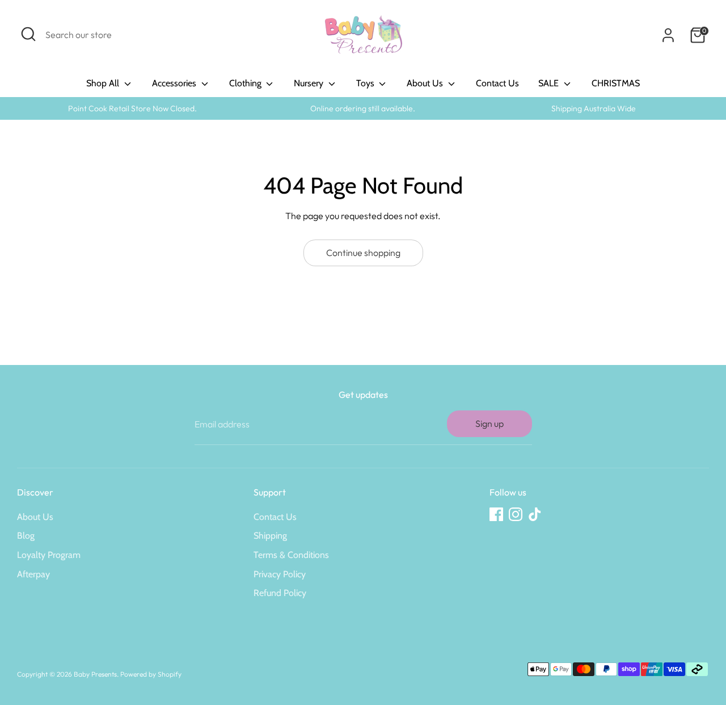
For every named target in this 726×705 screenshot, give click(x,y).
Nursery (310, 83)
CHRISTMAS (616, 83)
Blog (26, 535)
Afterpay (33, 574)
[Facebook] (496, 514)
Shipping (270, 535)
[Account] (668, 35)
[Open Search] (28, 34)
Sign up (489, 423)
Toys (366, 83)
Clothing (246, 83)
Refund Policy (280, 593)
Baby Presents (95, 674)
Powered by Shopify (151, 674)
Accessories (175, 83)
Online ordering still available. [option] (362, 108)
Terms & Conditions (291, 554)
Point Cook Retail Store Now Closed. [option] (132, 108)
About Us (426, 83)
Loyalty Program (49, 554)
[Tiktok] (535, 514)
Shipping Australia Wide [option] (593, 108)
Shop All (103, 83)
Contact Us (497, 83)
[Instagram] (515, 514)
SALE (549, 83)
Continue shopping (363, 252)
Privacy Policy (280, 574)
